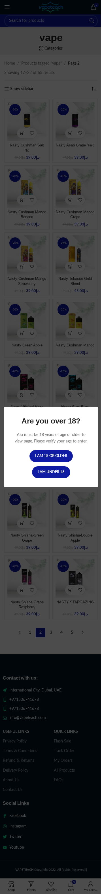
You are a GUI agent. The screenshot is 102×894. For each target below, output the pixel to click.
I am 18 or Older (49, 459)
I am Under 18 (48, 475)
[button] (85, 881)
